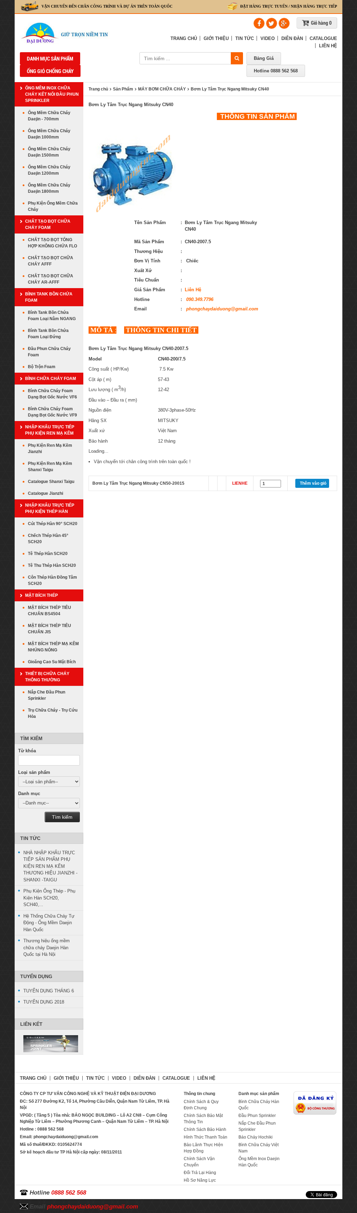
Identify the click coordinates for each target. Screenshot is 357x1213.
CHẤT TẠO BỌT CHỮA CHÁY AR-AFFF (50, 279)
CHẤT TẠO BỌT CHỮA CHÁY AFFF (50, 261)
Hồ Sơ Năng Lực (200, 1180)
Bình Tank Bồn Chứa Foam (49, 297)
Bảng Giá (264, 58)
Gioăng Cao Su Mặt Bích (52, 661)
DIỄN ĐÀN (292, 38)
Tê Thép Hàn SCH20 (48, 553)
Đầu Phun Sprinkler (257, 1115)
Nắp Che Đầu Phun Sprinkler (46, 695)
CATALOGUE (323, 38)
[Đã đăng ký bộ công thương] (315, 1103)
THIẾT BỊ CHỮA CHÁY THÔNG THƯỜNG (47, 676)
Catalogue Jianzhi (45, 493)
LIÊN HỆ (328, 45)
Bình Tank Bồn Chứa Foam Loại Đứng (48, 333)
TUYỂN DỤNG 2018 (43, 1002)
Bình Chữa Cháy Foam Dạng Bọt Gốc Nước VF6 (52, 393)
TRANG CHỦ (183, 38)
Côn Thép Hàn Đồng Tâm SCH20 (52, 580)
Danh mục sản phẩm (50, 59)
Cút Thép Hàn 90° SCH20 (52, 523)
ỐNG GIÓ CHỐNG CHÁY (50, 71)
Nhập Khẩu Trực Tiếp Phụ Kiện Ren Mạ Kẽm (49, 430)
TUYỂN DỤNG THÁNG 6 (48, 990)
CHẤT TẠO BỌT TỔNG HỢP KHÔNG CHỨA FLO (52, 242)
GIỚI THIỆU (216, 38)
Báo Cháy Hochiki (255, 1137)
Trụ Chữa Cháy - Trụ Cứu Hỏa (52, 713)
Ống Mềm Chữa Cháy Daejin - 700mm (49, 115)
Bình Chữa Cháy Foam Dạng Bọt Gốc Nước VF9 (52, 412)
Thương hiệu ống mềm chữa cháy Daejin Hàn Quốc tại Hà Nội (46, 947)
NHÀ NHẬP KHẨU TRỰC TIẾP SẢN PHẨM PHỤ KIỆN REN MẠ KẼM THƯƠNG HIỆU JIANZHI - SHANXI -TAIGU (50, 866)
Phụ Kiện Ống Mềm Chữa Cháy (53, 206)
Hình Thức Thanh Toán (205, 1137)
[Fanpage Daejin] (49, 1044)
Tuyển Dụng (36, 976)
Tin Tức (30, 838)
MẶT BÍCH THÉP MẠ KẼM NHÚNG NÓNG (53, 646)
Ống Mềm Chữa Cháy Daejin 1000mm (49, 134)
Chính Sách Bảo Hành (205, 1129)
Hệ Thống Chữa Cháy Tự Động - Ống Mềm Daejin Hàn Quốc (49, 922)
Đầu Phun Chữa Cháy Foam (49, 351)
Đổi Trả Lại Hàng (200, 1172)
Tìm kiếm (62, 817)
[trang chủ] (85, 33)
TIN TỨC (244, 38)
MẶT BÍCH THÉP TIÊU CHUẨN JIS (49, 628)
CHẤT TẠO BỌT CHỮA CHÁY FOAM (47, 224)
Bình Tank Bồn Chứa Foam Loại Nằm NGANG (52, 315)
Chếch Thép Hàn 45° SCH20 (48, 538)
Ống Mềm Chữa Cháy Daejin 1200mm (49, 170)
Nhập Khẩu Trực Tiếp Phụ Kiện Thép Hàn (49, 508)
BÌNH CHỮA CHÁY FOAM (50, 378)
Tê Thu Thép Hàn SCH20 (52, 565)
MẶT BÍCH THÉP (41, 595)
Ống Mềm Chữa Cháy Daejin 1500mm (49, 152)
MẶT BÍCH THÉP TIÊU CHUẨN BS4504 (49, 610)
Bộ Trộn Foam (41, 366)
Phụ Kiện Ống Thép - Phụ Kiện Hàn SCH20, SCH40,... (49, 897)
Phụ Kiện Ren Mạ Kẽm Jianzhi (50, 448)
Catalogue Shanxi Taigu (51, 481)
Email (84, 1206)
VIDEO (267, 38)
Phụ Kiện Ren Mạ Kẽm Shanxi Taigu (50, 466)
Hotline (276, 70)
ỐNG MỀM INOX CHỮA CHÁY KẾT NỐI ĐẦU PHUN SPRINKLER (52, 94)
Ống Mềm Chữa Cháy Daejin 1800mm (49, 188)
